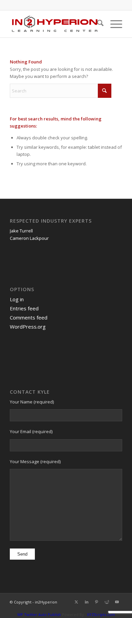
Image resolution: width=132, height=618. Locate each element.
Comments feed (28, 317)
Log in (17, 299)
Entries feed (24, 308)
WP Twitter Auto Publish (39, 614)
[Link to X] (76, 602)
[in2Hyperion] (55, 23)
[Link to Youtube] (117, 602)
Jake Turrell (21, 231)
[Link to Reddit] (107, 602)
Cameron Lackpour (29, 238)
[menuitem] (97, 23)
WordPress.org (28, 326)
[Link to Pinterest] (97, 602)
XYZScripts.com (101, 614)
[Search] (97, 23)
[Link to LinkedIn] (87, 602)
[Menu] (113, 23)
